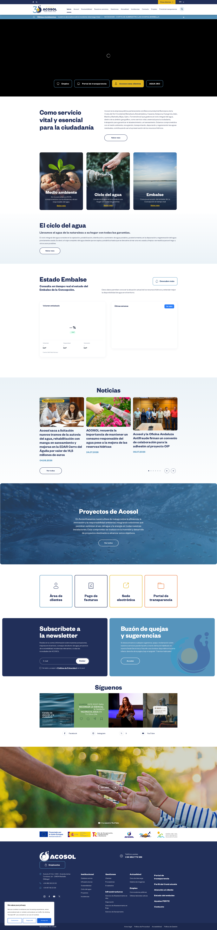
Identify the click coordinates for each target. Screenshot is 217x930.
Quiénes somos (86, 879)
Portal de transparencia (168, 9)
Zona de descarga (136, 879)
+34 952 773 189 (133, 857)
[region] (29, 913)
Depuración (109, 902)
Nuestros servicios (101, 9)
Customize (14, 920)
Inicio (69, 9)
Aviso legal (128, 927)
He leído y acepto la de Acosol (63, 668)
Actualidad (125, 9)
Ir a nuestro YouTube (110, 823)
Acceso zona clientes (130, 84)
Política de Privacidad (67, 668)
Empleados (54, 865)
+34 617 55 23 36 (49, 888)
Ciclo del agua (86, 889)
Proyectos (84, 893)
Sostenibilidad (86, 9)
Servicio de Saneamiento (114, 912)
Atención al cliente (163, 890)
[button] (148, 470)
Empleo (154, 9)
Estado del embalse (164, 896)
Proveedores (110, 882)
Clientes (108, 879)
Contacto (145, 9)
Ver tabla (169, 306)
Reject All (29, 920)
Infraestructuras (86, 882)
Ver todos (108, 543)
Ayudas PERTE (162, 901)
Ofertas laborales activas (139, 896)
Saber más (115, 138)
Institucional (87, 875)
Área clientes (165, 2)
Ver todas (51, 471)
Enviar (82, 661)
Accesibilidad (157, 927)
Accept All (44, 920)
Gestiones (115, 9)
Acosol (76, 9)
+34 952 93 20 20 (50, 883)
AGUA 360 (154, 84)
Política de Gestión (170, 927)
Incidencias (135, 9)
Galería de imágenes (137, 882)
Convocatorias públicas (138, 892)
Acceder (130, 661)
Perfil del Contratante (165, 884)
